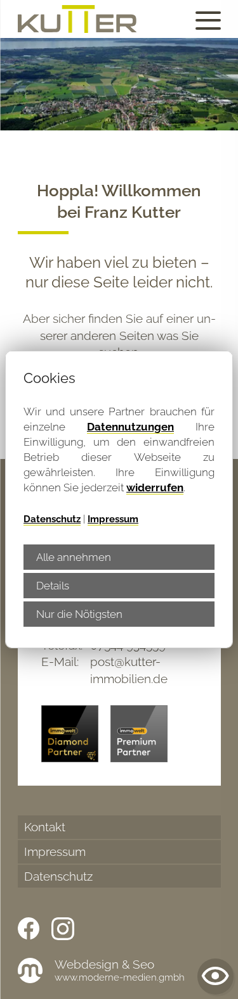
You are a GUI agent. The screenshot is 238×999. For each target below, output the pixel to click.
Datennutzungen (130, 426)
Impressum (113, 519)
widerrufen (154, 487)
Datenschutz (52, 519)
